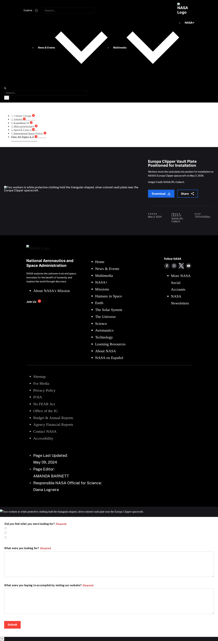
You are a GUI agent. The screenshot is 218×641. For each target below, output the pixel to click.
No (10, 533)
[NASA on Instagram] (174, 266)
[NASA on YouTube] (188, 266)
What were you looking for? (27, 548)
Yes (10, 528)
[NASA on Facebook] (167, 266)
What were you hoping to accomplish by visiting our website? (48, 585)
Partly (12, 537)
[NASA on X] (181, 266)
